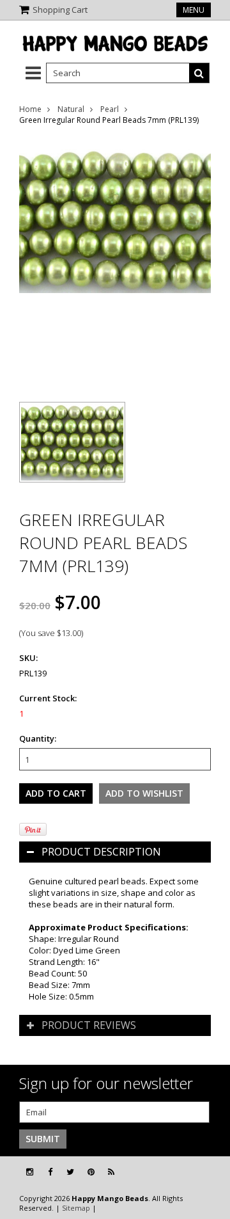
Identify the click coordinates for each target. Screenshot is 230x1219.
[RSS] (111, 1172)
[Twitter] (70, 1172)
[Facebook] (50, 1172)
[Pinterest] (91, 1172)
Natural (70, 109)
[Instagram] (29, 1172)
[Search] (199, 73)
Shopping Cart (60, 9)
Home (30, 109)
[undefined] (115, 261)
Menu (193, 9)
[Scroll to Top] (210, 1172)
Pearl (109, 109)
